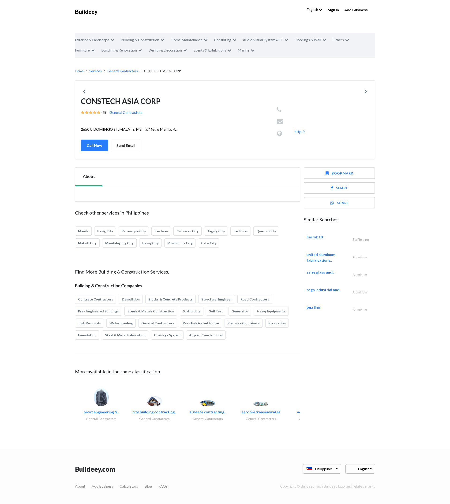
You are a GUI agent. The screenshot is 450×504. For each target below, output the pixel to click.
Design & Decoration (165, 50)
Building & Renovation (119, 50)
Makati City (87, 243)
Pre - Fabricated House (201, 323)
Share (342, 188)
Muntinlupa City (179, 243)
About (80, 486)
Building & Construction (140, 39)
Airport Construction (206, 335)
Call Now (94, 145)
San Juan (161, 231)
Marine (243, 50)
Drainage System (167, 335)
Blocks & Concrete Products (170, 299)
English (313, 9)
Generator (240, 311)
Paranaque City (134, 231)
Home (79, 71)
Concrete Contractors (95, 299)
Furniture (82, 50)
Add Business (356, 9)
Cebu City (208, 243)
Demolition (131, 299)
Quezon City (266, 231)
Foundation (87, 335)
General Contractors (122, 71)
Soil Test (216, 311)
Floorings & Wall (308, 39)
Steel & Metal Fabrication (125, 335)
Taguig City (216, 231)
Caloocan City (187, 231)
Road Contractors (254, 299)
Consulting (222, 39)
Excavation (277, 323)
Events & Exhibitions (209, 50)
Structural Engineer (216, 299)
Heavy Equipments (271, 311)
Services (95, 71)
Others (338, 39)
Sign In (333, 9)
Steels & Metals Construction (151, 311)
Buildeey (86, 11)
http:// (300, 131)
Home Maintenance (186, 39)
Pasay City (150, 243)
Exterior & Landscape (92, 39)
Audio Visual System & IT (263, 39)
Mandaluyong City (119, 243)
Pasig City (105, 231)
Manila (83, 231)
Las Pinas (240, 231)
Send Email (125, 145)
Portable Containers (244, 323)
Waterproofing (121, 323)
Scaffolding (191, 311)
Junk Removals (89, 323)
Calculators (129, 486)
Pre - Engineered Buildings (98, 311)
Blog (148, 486)
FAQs (163, 486)
